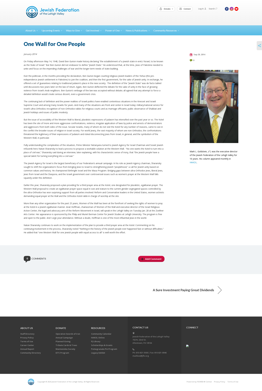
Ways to (73, 30)
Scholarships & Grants (101, 345)
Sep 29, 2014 (199, 54)
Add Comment (153, 258)
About (30, 30)
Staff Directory (27, 333)
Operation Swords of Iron (68, 333)
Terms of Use (26, 341)
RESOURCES (98, 328)
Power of (112, 30)
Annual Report (27, 349)
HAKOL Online (98, 337)
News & (136, 30)
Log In (201, 8)
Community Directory (30, 352)
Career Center (27, 345)
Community (165, 30)
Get (92, 30)
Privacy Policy (27, 337)
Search (212, 8)
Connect (187, 9)
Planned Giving (63, 341)
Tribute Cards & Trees (66, 345)
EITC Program (62, 352)
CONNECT (192, 327)
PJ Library (95, 341)
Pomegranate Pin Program (104, 349)
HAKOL (193, 162)
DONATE (61, 328)
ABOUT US (26, 328)
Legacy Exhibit (98, 352)
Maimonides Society (65, 349)
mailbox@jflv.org (141, 355)
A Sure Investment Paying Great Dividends (183, 290)
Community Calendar (101, 333)
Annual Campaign (64, 337)
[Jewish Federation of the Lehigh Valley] (53, 12)
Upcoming (51, 30)
